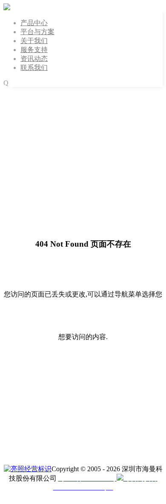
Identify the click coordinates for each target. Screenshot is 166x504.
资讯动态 (34, 58)
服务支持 (34, 49)
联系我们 (34, 67)
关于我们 (34, 40)
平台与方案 (37, 31)
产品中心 (34, 22)
